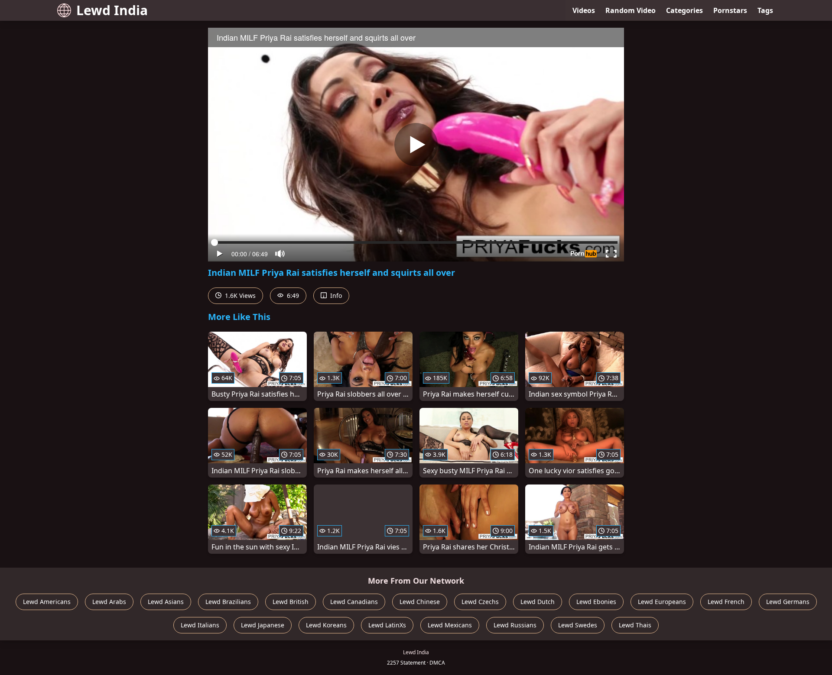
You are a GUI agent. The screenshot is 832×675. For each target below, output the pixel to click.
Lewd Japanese (262, 625)
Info (335, 295)
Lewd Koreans (326, 625)
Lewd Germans (787, 601)
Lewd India (112, 10)
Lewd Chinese (420, 601)
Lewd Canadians (354, 601)
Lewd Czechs (480, 601)
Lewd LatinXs (387, 625)
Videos (583, 10)
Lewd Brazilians (228, 601)
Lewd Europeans (662, 601)
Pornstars (730, 10)
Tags (765, 10)
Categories (684, 10)
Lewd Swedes (577, 625)
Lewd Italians (200, 625)
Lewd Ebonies (596, 601)
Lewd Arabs (109, 601)
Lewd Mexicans (450, 625)
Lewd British (291, 601)
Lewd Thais (635, 625)
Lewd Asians (166, 601)
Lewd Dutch (537, 601)
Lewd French (726, 601)
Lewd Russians (515, 625)
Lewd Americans (47, 601)
